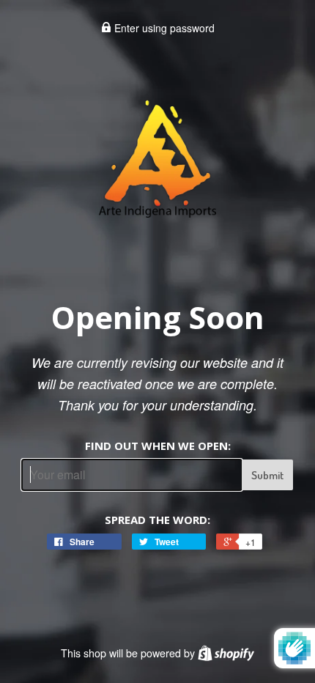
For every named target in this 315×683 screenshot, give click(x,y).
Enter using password (163, 28)
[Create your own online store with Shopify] (226, 653)
